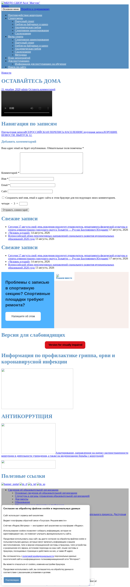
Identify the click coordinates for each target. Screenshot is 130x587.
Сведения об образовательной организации (33, 489)
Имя (4, 178)
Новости (6, 72)
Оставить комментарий (41, 89)
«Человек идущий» (19, 232)
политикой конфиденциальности (38, 556)
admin (24, 89)
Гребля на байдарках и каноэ (31, 24)
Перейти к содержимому (35, 9)
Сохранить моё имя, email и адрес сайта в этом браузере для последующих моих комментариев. (60, 197)
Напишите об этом (23, 316)
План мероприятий (19, 57)
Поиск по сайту (17, 67)
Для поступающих (18, 60)
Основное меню (11, 9)
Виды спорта (15, 36)
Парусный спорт (24, 21)
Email (5, 185)
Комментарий (10, 172)
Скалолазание (23, 33)
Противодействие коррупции (25, 15)
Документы (21, 499)
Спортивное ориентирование (32, 30)
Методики (21, 54)
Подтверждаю (12, 580)
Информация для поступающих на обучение (40, 63)
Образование (22, 502)
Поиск (5, 5)
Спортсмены (15, 18)
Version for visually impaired (65, 344)
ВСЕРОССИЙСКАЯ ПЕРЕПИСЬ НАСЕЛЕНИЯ (41, 132)
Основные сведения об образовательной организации (46, 492)
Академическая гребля (28, 27)
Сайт (4, 191)
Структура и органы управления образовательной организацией (52, 496)
